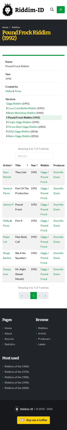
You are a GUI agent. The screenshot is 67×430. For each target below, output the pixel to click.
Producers (44, 338)
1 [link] (33, 295)
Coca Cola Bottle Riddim (22, 108)
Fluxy (6, 225)
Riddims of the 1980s (17, 377)
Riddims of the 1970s (17, 371)
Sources (9, 338)
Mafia (6, 220)
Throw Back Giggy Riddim (23, 126)
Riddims (16, 27)
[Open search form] (52, 9)
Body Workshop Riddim (22, 112)
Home (5, 27)
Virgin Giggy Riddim (20, 122)
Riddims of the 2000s (17, 387)
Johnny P (8, 204)
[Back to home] (23, 9)
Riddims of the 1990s (17, 382)
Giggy (44, 172)
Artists (42, 333)
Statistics (10, 344)
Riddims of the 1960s (17, 366)
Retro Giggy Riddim (19, 136)
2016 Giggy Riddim (19, 131)
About (8, 333)
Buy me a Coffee (36, 420)
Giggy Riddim (14, 103)
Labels (41, 344)
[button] (12, 165)
